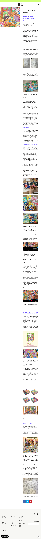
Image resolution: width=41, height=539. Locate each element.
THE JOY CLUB (13, 525)
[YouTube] (37, 514)
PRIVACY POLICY (22, 523)
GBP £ (3, 530)
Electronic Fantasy (28, 378)
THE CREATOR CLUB (13, 523)
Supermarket (33, 376)
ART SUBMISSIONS (13, 519)
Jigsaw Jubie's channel (27, 418)
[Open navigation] (2, 4)
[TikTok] (37, 515)
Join (38, 524)
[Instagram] (34, 514)
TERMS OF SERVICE (21, 517)
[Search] (35, 4)
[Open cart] (38, 4)
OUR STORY (13, 516)
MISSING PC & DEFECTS (21, 526)
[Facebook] (31, 514)
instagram (34, 37)
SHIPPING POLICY (21, 520)
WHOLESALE (13, 520)
